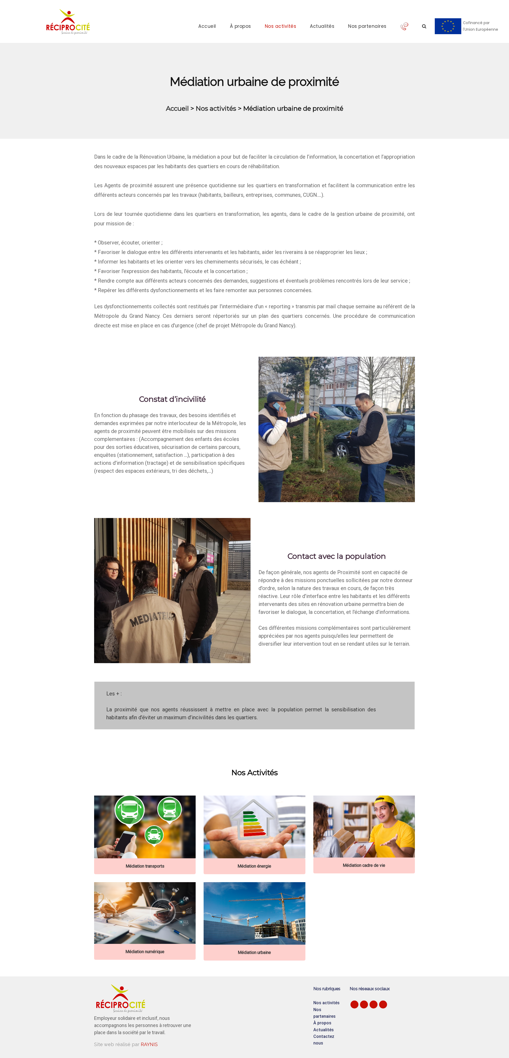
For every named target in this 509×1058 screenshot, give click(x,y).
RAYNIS (149, 1044)
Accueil (207, 26)
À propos (240, 26)
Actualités (322, 26)
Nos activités (280, 26)
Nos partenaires (367, 26)
